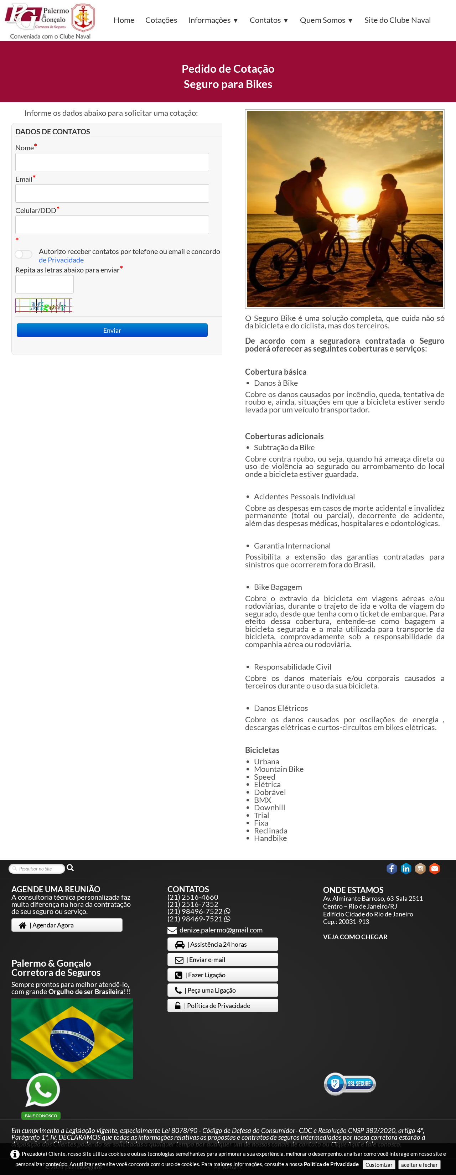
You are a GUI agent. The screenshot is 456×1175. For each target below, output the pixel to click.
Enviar (112, 330)
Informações (213, 20)
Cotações (161, 20)
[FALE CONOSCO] (42, 1089)
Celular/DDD (35, 210)
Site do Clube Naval (397, 20)
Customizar (379, 1164)
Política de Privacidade (331, 1164)
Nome (24, 147)
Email (23, 178)
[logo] (51, 21)
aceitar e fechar (419, 1164)
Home (124, 20)
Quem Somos (327, 20)
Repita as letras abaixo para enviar (67, 269)
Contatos (269, 20)
